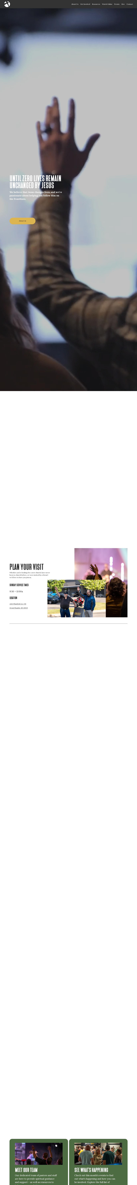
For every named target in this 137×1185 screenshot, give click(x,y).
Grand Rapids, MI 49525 (19, 608)
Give (123, 4)
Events (116, 4)
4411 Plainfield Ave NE (18, 604)
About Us (22, 221)
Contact (130, 4)
